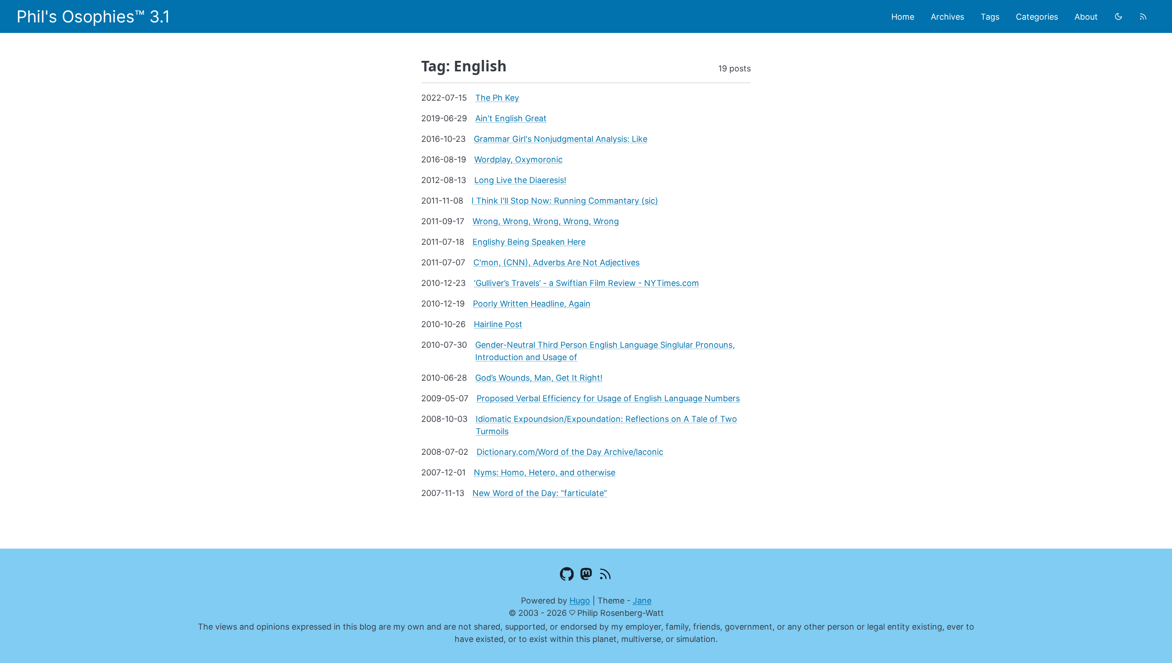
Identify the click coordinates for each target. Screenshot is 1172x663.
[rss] (1143, 16)
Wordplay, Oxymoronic (518, 159)
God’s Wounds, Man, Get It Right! (538, 378)
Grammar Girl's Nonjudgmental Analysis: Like (560, 139)
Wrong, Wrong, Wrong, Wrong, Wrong (545, 221)
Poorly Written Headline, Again (532, 303)
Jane (642, 600)
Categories (1037, 17)
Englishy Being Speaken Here (529, 242)
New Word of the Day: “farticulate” (539, 493)
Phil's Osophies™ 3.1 (93, 16)
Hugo (580, 600)
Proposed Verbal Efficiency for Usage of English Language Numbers (608, 398)
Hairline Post (498, 324)
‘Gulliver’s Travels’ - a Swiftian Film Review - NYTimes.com (586, 283)
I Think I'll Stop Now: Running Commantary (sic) (565, 200)
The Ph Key (497, 97)
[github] (567, 575)
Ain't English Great (511, 118)
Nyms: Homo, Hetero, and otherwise (544, 472)
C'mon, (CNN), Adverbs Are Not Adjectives (556, 262)
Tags (990, 17)
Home (902, 17)
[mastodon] (586, 575)
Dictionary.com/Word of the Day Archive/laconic (570, 452)
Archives (947, 17)
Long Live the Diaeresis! (520, 180)
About (1086, 17)
